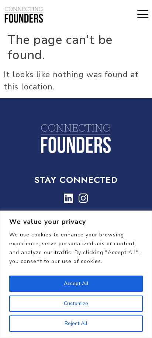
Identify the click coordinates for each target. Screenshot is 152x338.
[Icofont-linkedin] (68, 198)
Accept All (76, 283)
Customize (76, 303)
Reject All (76, 323)
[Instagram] (83, 198)
